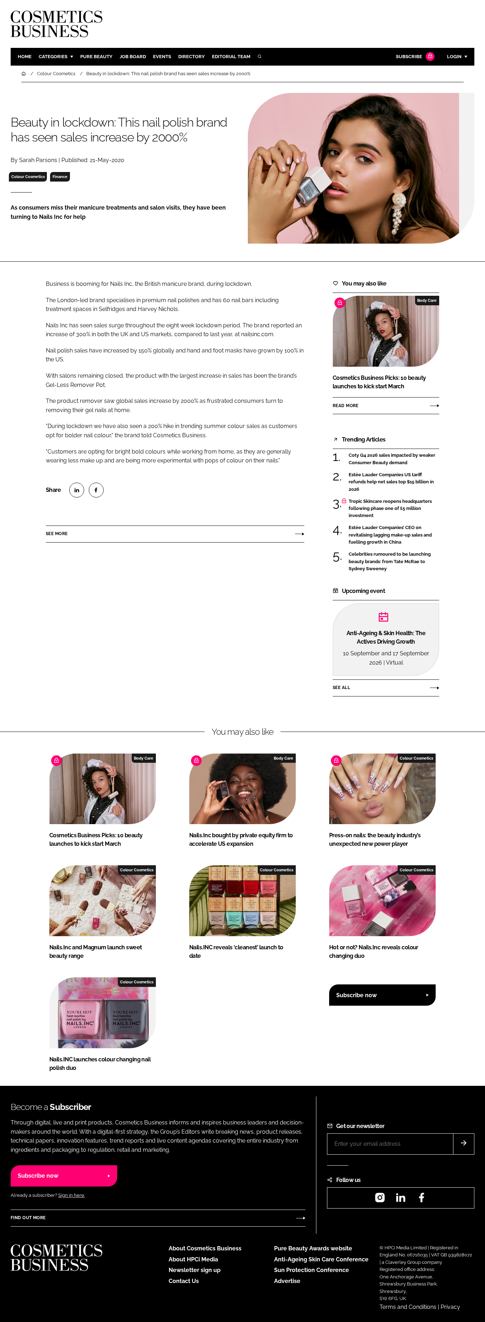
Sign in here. (71, 1195)
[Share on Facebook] (96, 490)
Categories (53, 56)
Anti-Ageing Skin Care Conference (321, 1259)
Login (454, 56)
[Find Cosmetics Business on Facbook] (421, 1199)
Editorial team (231, 56)
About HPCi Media (193, 1259)
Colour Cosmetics (28, 176)
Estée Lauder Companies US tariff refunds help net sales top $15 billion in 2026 (391, 482)
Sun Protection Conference (311, 1270)
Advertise (287, 1281)
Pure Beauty (96, 56)
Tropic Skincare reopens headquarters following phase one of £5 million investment (390, 509)
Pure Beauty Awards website (313, 1248)
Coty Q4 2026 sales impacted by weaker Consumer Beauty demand (392, 459)
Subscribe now (356, 995)
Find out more (28, 1217)
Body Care (427, 300)
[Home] (24, 73)
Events (162, 56)
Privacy (450, 1307)
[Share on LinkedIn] (76, 490)
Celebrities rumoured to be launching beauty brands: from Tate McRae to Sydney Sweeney (390, 561)
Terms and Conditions (408, 1307)
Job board (133, 56)
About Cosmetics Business (205, 1248)
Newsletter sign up (194, 1270)
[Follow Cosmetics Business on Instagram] (380, 1199)
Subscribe (409, 56)
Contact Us (184, 1281)
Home (25, 56)
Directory (191, 56)
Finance (60, 176)
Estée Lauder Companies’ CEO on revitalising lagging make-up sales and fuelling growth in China (390, 535)
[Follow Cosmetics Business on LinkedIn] (400, 1199)
